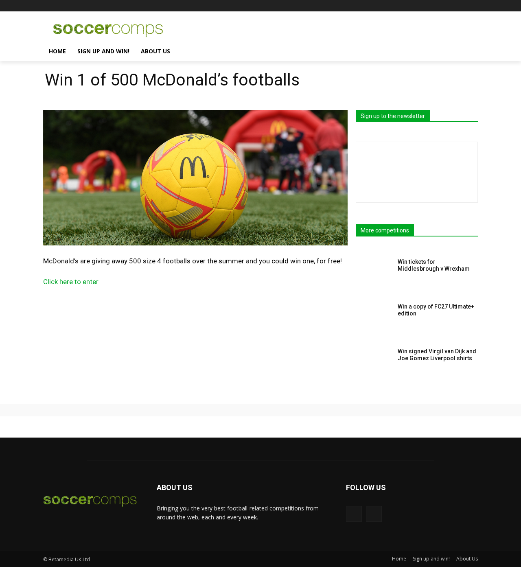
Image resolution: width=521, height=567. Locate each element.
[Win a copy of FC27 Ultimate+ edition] (374, 319)
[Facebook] (461, 6)
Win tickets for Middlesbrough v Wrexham (434, 265)
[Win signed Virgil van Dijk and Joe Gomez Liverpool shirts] (374, 364)
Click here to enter (71, 282)
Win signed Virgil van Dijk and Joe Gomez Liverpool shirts (437, 354)
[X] (473, 6)
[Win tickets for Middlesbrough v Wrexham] (374, 274)
